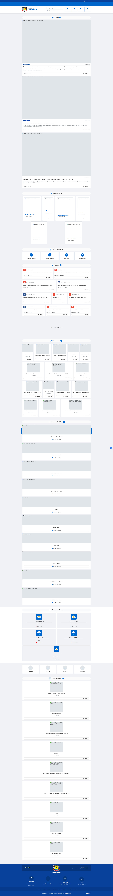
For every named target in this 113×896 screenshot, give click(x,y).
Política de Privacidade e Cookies (78, 306)
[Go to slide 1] (56, 40)
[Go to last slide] (1, 27)
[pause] (58, 15)
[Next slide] (111, 27)
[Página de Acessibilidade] (36, 1)
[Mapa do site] (33, 1)
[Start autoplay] (55, 15)
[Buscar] (61, 8)
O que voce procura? (42, 8)
